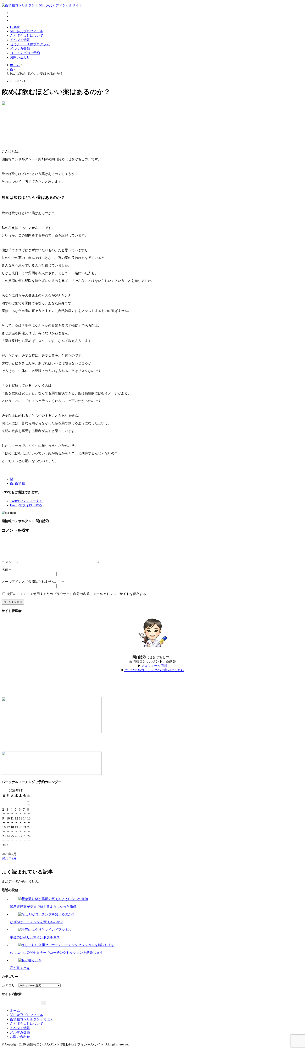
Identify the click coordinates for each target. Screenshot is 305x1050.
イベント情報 (20, 40)
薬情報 (20, 483)
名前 (5, 569)
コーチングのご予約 (25, 53)
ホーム (15, 1010)
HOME (15, 27)
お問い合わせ (20, 57)
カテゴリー (10, 985)
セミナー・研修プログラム (30, 44)
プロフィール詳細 (154, 665)
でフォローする (26, 501)
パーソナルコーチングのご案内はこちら (154, 670)
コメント (10, 562)
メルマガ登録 (20, 48)
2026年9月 (9, 858)
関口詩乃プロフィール (26, 31)
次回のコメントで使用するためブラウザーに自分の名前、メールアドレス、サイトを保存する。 (78, 594)
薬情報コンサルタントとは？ (31, 1019)
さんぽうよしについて (26, 35)
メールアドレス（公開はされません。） (31, 581)
